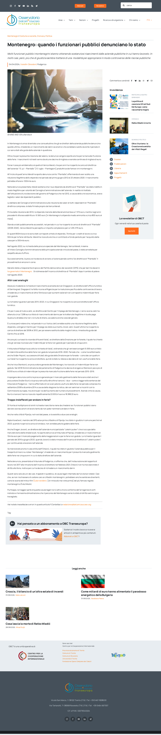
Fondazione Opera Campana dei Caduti (76, 661)
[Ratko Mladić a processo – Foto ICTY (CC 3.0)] (119, 118)
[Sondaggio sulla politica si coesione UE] (119, 94)
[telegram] (36, 6)
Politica (48, 36)
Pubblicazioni (120, 164)
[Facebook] (132, 80)
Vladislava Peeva (97, 598)
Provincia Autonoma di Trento (73, 650)
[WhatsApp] (143, 80)
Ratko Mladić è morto (141, 123)
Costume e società (28, 36)
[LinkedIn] (140, 80)
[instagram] (11, 6)
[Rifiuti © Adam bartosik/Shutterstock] (119, 139)
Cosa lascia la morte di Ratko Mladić (28, 624)
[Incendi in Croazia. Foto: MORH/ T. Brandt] (17, 575)
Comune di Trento (69, 653)
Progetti (117, 177)
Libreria (117, 168)
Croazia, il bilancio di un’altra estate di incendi (34, 591)
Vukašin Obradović (28, 64)
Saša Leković (21, 595)
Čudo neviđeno (40, 480)
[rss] (32, 6)
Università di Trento (69, 659)
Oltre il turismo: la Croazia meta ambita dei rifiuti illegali (141, 146)
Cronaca (41, 36)
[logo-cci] (32, 651)
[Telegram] (148, 80)
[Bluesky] (136, 80)
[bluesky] (19, 6)
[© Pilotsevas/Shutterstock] (93, 575)
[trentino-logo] (118, 653)
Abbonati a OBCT (71, 536)
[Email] (152, 80)
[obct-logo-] (23, 12)
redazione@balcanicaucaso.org (77, 504)
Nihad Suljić (20, 627)
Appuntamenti (120, 173)
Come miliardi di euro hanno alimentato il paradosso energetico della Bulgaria (113, 593)
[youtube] (24, 6)
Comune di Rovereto (70, 656)
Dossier (117, 159)
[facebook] (15, 6)
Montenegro (12, 36)
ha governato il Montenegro (19, 271)
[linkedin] (28, 6)
